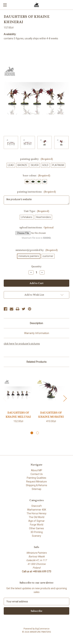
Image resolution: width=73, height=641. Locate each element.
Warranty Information (36, 333)
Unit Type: (36, 211)
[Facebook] (5, 308)
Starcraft (36, 506)
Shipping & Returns (36, 485)
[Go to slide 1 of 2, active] (31, 433)
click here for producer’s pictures (22, 343)
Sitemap (36, 489)
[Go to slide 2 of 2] (37, 433)
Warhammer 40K (36, 509)
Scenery (36, 535)
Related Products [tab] (37, 361)
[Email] (11, 308)
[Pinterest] (29, 308)
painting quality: (36, 159)
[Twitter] (23, 308)
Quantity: (36, 266)
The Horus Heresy (36, 513)
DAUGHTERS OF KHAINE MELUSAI (18, 415)
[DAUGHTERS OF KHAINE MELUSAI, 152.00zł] (18, 389)
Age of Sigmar (36, 520)
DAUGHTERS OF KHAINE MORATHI (51, 415)
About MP (36, 470)
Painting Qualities (36, 477)
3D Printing (36, 532)
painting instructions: (36, 191)
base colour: (36, 175)
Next (64, 398)
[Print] (17, 308)
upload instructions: (36, 227)
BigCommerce (42, 628)
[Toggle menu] (5, 5)
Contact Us (36, 474)
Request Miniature (36, 481)
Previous (4, 398)
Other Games (36, 528)
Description (36, 323)
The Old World (36, 517)
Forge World (36, 524)
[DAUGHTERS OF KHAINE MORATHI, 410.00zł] (51, 389)
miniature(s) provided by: (36, 250)
